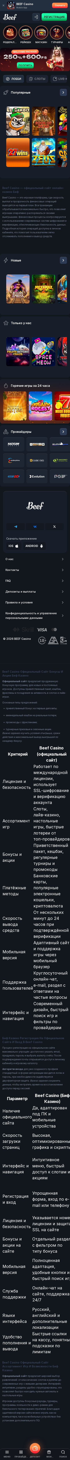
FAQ (8, 580)
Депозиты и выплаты (20, 591)
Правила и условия (19, 602)
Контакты (12, 570)
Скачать (60, 5)
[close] (3, 5)
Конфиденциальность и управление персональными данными (31, 615)
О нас (9, 559)
